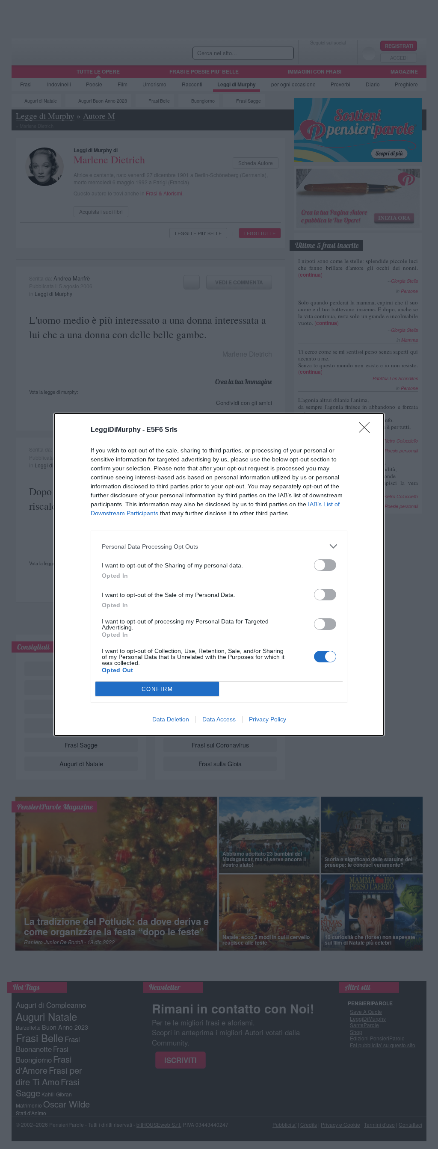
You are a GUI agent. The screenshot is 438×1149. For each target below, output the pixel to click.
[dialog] (219, 574)
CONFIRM (157, 689)
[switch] (325, 565)
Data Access (219, 719)
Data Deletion (170, 719)
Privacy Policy (267, 719)
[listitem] (219, 546)
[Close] (367, 430)
